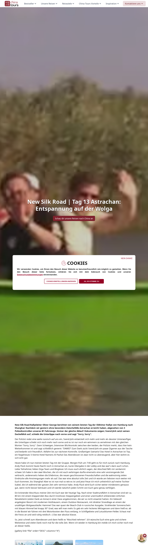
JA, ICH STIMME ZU (91, 281)
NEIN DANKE (127, 258)
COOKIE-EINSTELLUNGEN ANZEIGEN (61, 281)
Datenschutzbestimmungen (30, 274)
